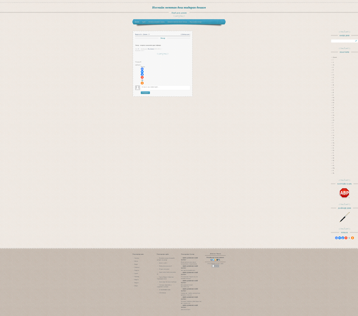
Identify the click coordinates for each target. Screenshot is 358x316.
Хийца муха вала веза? (165, 266)
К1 (333, 102)
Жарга (136, 286)
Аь (333, 65)
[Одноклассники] (215, 260)
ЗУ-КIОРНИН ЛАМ (164, 290)
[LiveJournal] (219, 260)
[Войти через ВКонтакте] (142, 71)
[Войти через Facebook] (142, 74)
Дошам (145, 34)
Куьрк (136, 264)
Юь (334, 168)
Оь (333, 115)
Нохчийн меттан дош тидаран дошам (179, 7)
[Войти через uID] (142, 69)
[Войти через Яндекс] (142, 77)
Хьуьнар (136, 276)
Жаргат (136, 283)
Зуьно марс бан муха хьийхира (167, 282)
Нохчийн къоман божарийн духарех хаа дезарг (166, 259)
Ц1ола (136, 261)
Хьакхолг (137, 267)
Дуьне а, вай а (163, 263)
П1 (333, 120)
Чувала (219, 254)
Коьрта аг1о (138, 34)
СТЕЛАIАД (162, 293)
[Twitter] (213, 260)
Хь (333, 143)
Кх (333, 97)
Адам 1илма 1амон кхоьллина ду (166, 273)
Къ (333, 100)
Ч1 (333, 155)
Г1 (333, 75)
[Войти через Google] (142, 80)
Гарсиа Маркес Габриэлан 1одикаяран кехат (165, 278)
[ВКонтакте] (211, 260)
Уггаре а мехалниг (164, 269)
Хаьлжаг (136, 258)
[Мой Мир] (217, 260)
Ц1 (333, 150)
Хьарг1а (136, 270)
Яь (333, 173)
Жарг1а (136, 279)
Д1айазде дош (185, 34)
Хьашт (136, 273)
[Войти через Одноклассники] (142, 83)
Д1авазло (212, 254)
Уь (333, 135)
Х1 (333, 145)
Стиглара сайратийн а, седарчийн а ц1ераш (164, 286)
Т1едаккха (145, 92)
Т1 (333, 130)
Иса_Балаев (151, 49)
